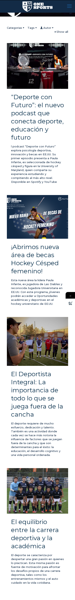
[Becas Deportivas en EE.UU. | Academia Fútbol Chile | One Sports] (37, 6)
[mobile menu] (69, 6)
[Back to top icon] (66, 591)
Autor (47, 27)
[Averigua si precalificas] (70, 303)
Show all (62, 31)
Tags (31, 27)
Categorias (14, 27)
